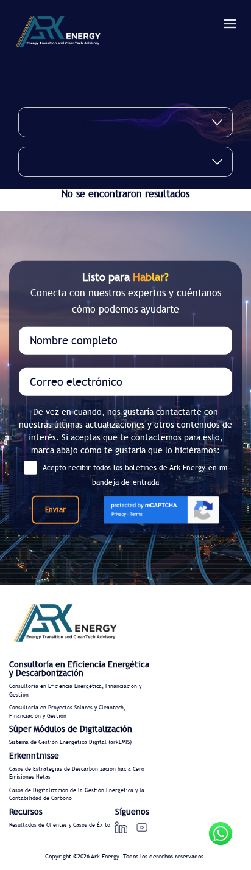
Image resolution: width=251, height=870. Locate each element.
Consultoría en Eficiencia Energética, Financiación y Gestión (75, 690)
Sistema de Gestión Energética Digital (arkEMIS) (70, 742)
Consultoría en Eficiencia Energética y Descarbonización (79, 669)
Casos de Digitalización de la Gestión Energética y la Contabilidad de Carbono (76, 794)
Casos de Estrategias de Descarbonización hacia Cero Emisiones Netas (76, 773)
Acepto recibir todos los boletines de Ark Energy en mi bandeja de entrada (135, 475)
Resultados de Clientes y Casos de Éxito (59, 825)
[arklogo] (57, 33)
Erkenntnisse (34, 756)
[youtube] (142, 827)
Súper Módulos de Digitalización (70, 729)
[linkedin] (121, 827)
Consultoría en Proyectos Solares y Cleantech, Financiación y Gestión (67, 712)
